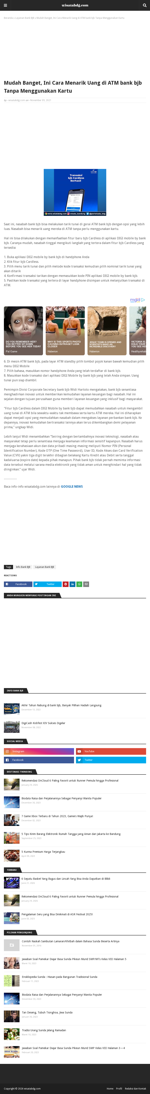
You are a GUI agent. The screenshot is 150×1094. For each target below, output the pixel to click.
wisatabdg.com (16, 100)
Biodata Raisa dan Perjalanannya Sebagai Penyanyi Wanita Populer (61, 798)
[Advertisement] (75, 48)
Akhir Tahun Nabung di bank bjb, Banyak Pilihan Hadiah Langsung (61, 705)
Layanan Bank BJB (24, 18)
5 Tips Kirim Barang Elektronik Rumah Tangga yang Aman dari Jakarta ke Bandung (71, 834)
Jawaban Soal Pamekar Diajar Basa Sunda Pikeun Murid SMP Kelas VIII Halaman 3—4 (73, 1048)
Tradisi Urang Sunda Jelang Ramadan (44, 1030)
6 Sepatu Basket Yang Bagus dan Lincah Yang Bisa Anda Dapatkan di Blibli (65, 878)
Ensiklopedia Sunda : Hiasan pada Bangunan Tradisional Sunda (59, 976)
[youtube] (111, 751)
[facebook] (39, 760)
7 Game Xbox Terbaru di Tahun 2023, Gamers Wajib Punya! (57, 816)
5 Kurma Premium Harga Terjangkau (43, 851)
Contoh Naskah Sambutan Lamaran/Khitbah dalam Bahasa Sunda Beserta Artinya (70, 941)
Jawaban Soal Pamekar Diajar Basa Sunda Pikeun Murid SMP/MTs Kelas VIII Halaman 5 (74, 959)
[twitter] (111, 760)
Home (110, 1088)
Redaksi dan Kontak (135, 1088)
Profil (119, 1088)
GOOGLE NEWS (72, 486)
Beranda (8, 18)
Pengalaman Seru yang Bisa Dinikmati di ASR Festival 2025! (57, 914)
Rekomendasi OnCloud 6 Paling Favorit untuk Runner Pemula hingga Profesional (69, 780)
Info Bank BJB (23, 567)
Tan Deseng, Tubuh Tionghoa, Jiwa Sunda (47, 1012)
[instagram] (39, 751)
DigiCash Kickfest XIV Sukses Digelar (43, 723)
